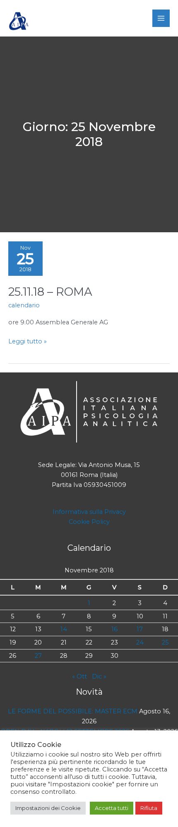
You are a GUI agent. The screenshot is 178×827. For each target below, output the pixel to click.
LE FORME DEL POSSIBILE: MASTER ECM (72, 711)
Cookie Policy (89, 521)
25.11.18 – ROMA (50, 292)
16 (114, 629)
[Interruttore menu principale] (161, 18)
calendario (24, 305)
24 (140, 642)
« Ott (79, 676)
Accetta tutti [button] (111, 808)
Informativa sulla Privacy (89, 512)
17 (140, 629)
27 (38, 655)
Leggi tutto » (27, 341)
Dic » (99, 676)
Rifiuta (148, 808)
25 (165, 642)
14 (63, 629)
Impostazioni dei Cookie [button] (48, 808)
